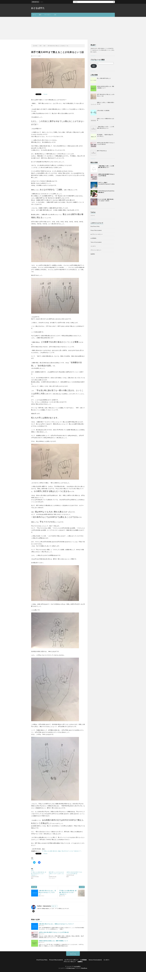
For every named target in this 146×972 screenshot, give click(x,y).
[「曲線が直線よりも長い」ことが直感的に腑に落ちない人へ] (94, 168)
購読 (93, 66)
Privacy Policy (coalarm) (96, 230)
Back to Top (73, 954)
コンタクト (93, 246)
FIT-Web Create (71, 968)
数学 (40, 14)
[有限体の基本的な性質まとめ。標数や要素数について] (34, 943)
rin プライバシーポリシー (97, 234)
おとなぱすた (38, 8)
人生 (55, 14)
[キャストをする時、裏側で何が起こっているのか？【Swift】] (94, 202)
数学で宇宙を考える (102, 150)
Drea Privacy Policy (95, 226)
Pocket (45, 94)
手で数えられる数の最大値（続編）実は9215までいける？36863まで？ (38, 873)
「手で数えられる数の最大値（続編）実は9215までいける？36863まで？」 (61, 851)
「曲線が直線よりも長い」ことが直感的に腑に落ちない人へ (71, 1)
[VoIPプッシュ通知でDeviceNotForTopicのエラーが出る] (94, 185)
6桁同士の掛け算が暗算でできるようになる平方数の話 (54, 932)
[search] (114, 2)
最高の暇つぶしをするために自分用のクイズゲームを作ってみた (56, 873)
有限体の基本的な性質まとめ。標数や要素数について (53, 940)
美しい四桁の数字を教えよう (104, 78)
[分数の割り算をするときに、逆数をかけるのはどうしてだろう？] (34, 893)
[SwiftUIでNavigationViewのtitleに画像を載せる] (94, 193)
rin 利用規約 (93, 238)
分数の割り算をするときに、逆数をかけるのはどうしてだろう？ (47, 892)
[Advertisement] (73, 28)
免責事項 (93, 254)
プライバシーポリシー (96, 250)
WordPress (84, 968)
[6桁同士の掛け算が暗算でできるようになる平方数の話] (34, 934)
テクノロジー (47, 14)
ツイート (93, 215)
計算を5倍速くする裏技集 (103, 110)
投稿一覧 (54, 906)
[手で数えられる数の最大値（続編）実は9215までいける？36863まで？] (81, 893)
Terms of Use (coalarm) (96, 242)
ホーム (34, 14)
